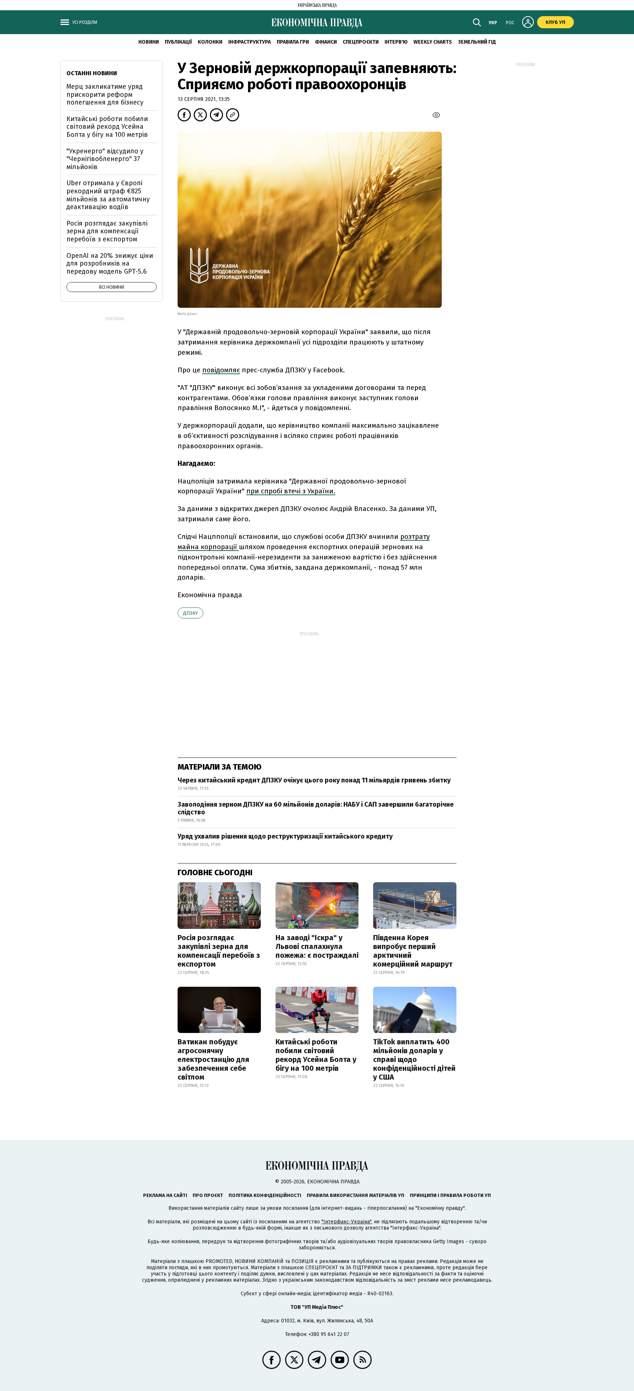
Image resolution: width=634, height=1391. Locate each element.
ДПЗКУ (190, 613)
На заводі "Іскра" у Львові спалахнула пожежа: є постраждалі (317, 946)
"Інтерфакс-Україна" (346, 1222)
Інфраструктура (249, 42)
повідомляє (221, 370)
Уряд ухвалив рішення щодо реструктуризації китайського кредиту (285, 836)
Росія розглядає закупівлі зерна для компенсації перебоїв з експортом (219, 950)
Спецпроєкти (361, 42)
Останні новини (91, 73)
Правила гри (293, 42)
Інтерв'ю (396, 42)
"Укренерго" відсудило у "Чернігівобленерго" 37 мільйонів (104, 159)
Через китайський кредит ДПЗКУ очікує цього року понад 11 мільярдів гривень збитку (314, 780)
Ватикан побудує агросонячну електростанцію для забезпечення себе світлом (213, 1059)
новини (148, 42)
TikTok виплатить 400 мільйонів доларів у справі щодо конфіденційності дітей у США (414, 1059)
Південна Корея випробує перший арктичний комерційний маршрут (412, 950)
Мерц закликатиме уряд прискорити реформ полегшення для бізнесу (104, 94)
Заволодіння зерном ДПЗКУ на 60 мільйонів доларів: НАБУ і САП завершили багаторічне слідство (315, 808)
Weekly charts (432, 42)
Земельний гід (477, 42)
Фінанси (326, 42)
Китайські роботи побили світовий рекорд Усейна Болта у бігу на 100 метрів (316, 1055)
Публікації (178, 42)
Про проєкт (208, 1195)
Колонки (210, 42)
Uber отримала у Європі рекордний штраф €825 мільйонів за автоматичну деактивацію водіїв (108, 195)
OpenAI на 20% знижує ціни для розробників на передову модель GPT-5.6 (109, 263)
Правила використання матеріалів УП (355, 1195)
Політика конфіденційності (265, 1195)
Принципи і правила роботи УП (450, 1195)
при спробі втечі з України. (290, 491)
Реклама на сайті (165, 1195)
